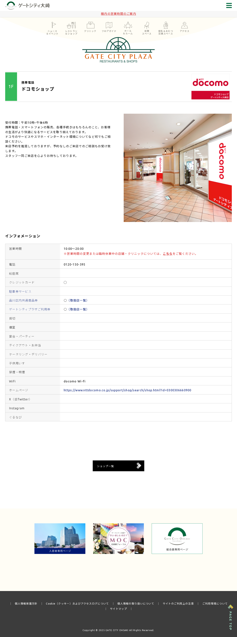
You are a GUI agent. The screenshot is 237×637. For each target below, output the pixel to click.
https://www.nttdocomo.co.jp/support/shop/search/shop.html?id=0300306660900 (127, 390)
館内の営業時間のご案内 (118, 13)
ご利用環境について (215, 603)
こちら (168, 253)
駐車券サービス (20, 291)
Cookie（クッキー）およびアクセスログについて (77, 603)
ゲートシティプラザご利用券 (30, 309)
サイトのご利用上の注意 (178, 603)
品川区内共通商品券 (23, 300)
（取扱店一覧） (78, 300)
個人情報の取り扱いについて (135, 603)
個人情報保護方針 (26, 603)
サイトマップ (118, 608)
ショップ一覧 (105, 466)
